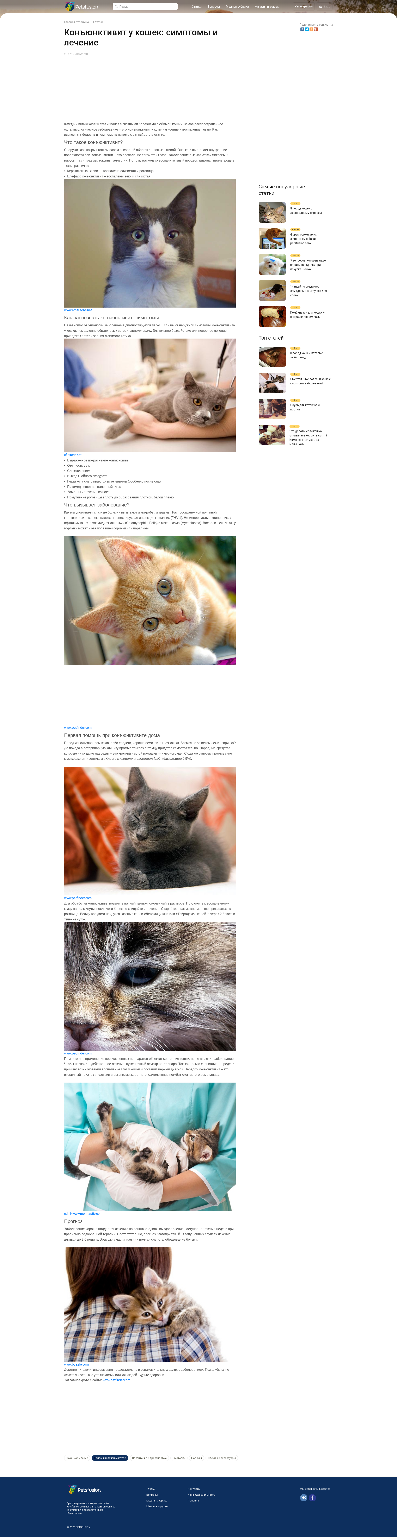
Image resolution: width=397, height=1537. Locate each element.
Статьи (197, 6)
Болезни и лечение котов (110, 1458)
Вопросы (214, 6)
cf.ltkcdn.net (72, 455)
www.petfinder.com (78, 728)
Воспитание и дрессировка (149, 1458)
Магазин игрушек (267, 6)
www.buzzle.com (76, 1364)
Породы (196, 1458)
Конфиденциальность (201, 1494)
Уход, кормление (77, 1458)
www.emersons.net (78, 310)
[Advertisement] (188, 87)
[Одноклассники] (311, 29)
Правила (193, 1500)
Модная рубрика (237, 6)
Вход (327, 6)
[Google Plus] (316, 29)
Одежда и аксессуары (222, 1458)
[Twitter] (307, 29)
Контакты (194, 1489)
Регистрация (304, 6)
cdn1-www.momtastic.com (83, 1214)
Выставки (179, 1458)
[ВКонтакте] (302, 29)
